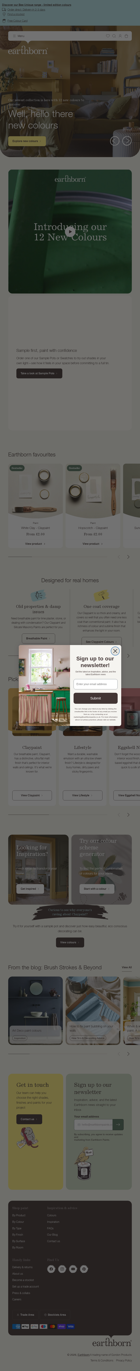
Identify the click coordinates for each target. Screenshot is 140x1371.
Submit (95, 698)
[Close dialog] (115, 651)
